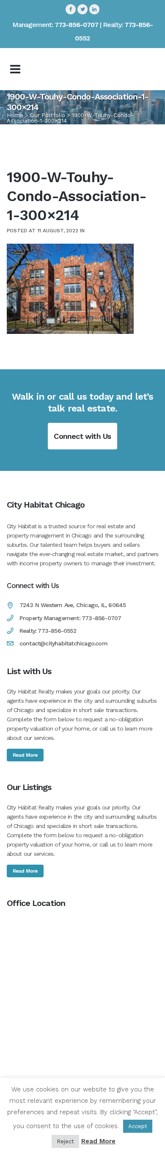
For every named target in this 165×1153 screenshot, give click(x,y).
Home (15, 115)
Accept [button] (137, 1126)
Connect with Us (82, 436)
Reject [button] (65, 1141)
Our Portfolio (47, 115)
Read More (25, 755)
